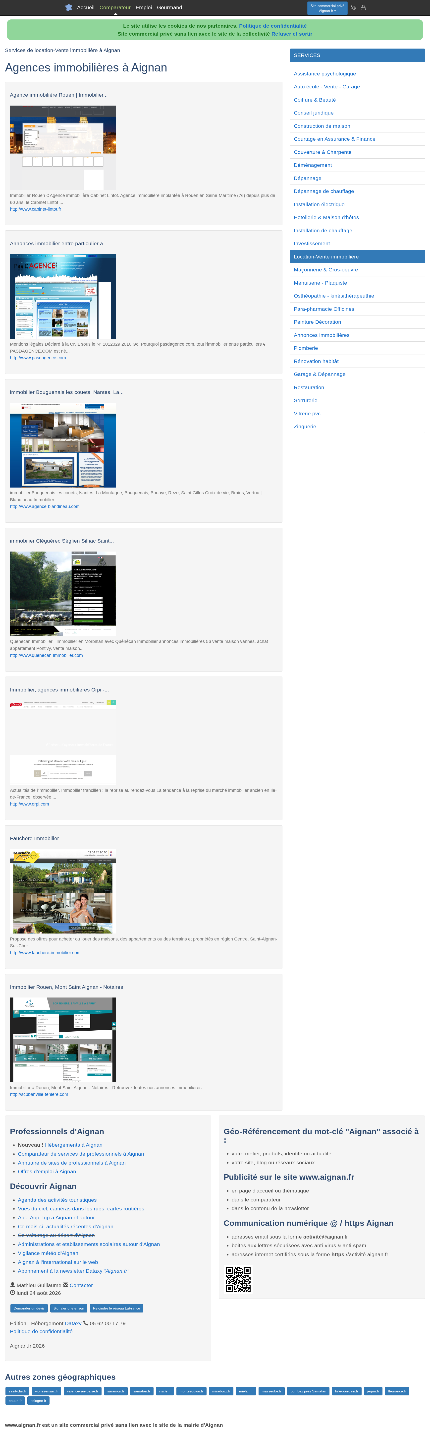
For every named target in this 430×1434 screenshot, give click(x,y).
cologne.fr (38, 1401)
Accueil (86, 7)
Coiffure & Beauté (315, 100)
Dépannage (308, 178)
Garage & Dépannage (320, 374)
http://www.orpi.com (29, 804)
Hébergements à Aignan (74, 1145)
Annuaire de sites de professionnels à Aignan (72, 1163)
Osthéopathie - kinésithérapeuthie (334, 296)
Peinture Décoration (317, 322)
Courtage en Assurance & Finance (335, 139)
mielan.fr (246, 1391)
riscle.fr (165, 1391)
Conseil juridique (314, 113)
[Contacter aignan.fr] (363, 7)
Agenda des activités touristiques (57, 1200)
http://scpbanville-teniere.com (39, 1094)
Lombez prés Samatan (308, 1391)
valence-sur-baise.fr (82, 1391)
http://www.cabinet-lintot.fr (35, 209)
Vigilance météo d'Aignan (48, 1253)
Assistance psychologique (325, 73)
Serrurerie (306, 400)
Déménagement (313, 165)
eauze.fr (15, 1401)
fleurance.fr (397, 1391)
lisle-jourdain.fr (346, 1391)
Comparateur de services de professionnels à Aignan (81, 1154)
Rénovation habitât (316, 361)
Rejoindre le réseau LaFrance (116, 1308)
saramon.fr (115, 1391)
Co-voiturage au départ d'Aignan (56, 1235)
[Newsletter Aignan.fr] (353, 7)
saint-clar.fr (17, 1391)
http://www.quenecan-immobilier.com (46, 655)
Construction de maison (322, 126)
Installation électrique (319, 204)
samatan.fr (141, 1391)
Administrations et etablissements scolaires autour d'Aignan (89, 1244)
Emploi (144, 7)
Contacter (81, 1285)
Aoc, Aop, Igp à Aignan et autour (56, 1217)
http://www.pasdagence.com (38, 357)
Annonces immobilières (322, 335)
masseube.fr (271, 1391)
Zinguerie (305, 426)
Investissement (312, 243)
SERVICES (307, 55)
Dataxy (73, 1323)
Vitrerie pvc (307, 413)
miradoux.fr (221, 1391)
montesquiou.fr (191, 1391)
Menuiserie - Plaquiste (320, 283)
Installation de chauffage (323, 230)
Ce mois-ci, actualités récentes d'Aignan (65, 1226)
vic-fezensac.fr (46, 1391)
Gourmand (169, 7)
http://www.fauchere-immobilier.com (45, 952)
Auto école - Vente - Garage (327, 86)
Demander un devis (29, 1308)
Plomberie (306, 348)
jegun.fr (373, 1391)
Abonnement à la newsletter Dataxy (73, 1271)
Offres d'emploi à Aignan (47, 1171)
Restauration (309, 387)
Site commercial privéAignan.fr (327, 8)
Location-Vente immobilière (326, 256)
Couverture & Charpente (323, 152)
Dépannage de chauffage (324, 191)
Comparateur (115, 7)
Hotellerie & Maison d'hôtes (326, 217)
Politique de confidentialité (273, 26)
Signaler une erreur (69, 1308)
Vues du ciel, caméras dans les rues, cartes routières (81, 1208)
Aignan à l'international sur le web (58, 1262)
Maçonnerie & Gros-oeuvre (326, 269)
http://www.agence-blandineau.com (45, 506)
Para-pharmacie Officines (324, 309)
